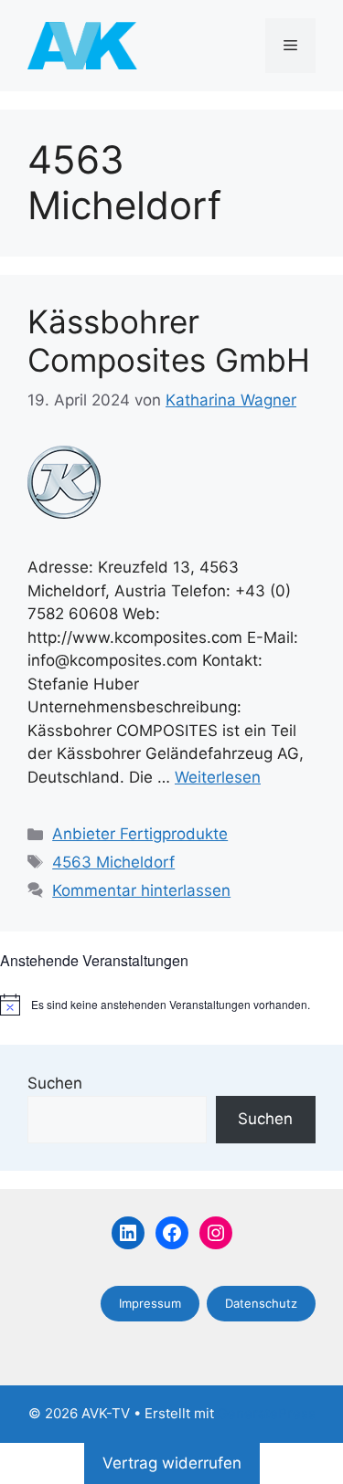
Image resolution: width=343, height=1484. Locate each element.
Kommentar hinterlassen (141, 890)
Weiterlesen (218, 777)
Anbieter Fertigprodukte (140, 834)
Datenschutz (261, 1303)
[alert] (171, 1005)
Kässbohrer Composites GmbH (168, 340)
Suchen (54, 1083)
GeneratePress (267, 1413)
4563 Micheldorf (113, 862)
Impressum (150, 1303)
